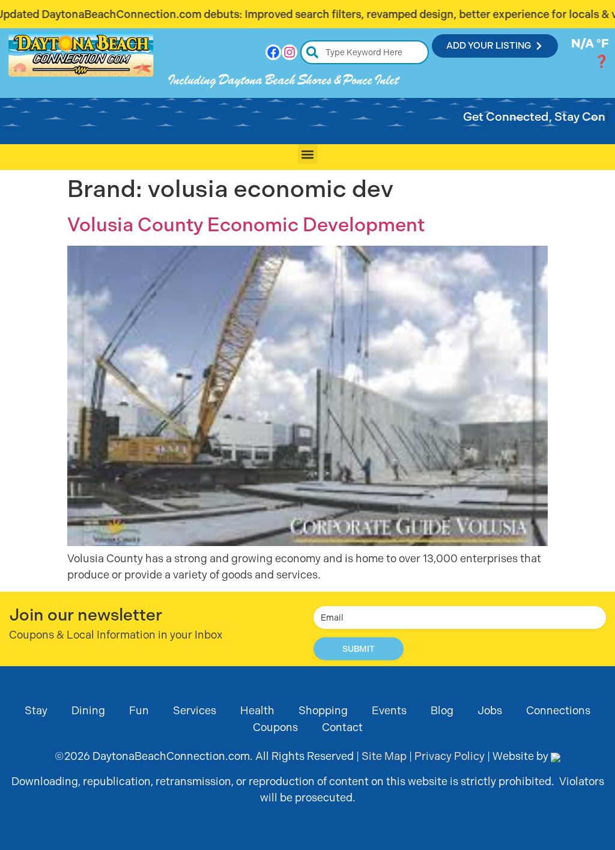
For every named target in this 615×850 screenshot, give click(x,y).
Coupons (275, 727)
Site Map (384, 756)
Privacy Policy (449, 756)
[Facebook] (273, 52)
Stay (36, 710)
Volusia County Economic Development (246, 224)
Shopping (323, 710)
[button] (308, 154)
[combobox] (364, 52)
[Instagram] (289, 52)
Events (389, 710)
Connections (558, 710)
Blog (442, 710)
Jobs (489, 710)
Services (194, 710)
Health (257, 710)
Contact (342, 727)
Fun (139, 710)
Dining (88, 710)
